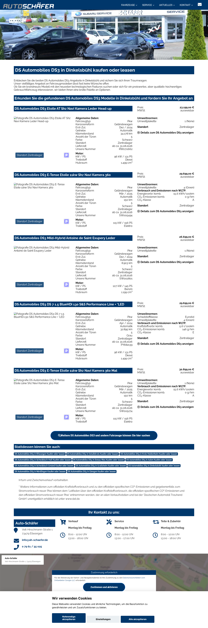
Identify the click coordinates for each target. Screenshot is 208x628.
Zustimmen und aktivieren (104, 587)
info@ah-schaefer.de (35, 540)
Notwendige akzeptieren (68, 618)
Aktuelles (165, 5)
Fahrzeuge (128, 5)
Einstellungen (103, 619)
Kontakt (185, 5)
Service (147, 5)
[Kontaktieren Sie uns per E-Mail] (200, 4)
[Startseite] (28, 5)
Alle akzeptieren (137, 619)
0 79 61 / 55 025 (32, 546)
